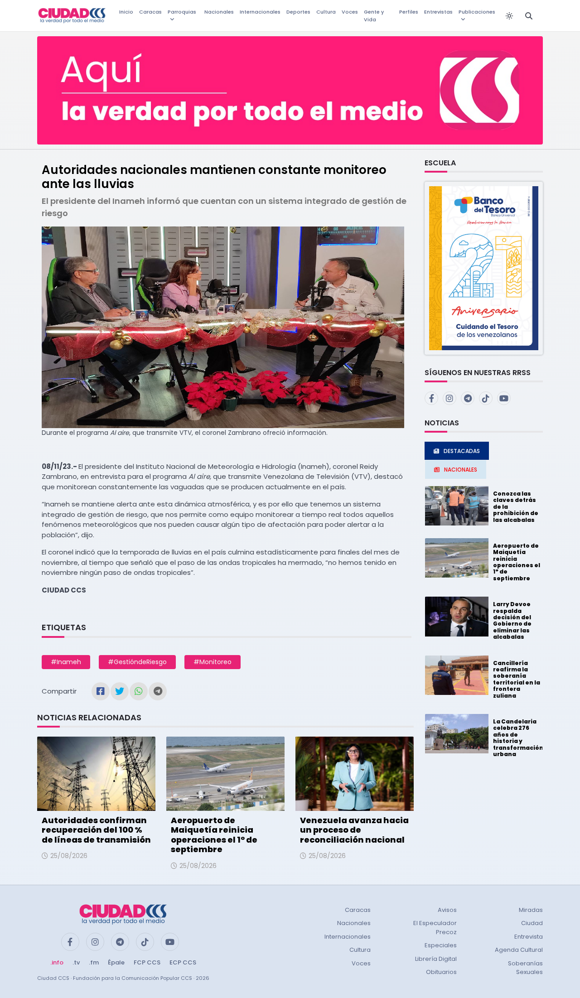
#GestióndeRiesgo (137, 661)
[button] (484, 267)
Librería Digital (436, 959)
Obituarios (441, 972)
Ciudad (532, 923)
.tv (76, 962)
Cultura (326, 11)
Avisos (447, 910)
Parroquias (182, 11)
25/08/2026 (68, 855)
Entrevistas (438, 11)
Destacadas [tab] (462, 451)
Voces (350, 11)
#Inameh (66, 661)
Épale (116, 962)
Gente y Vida (374, 15)
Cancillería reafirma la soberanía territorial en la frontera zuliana (516, 679)
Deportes (298, 11)
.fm (94, 962)
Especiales (441, 945)
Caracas (150, 11)
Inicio (126, 11)
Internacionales (260, 11)
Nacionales (219, 11)
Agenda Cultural (519, 949)
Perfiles (408, 11)
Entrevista (528, 936)
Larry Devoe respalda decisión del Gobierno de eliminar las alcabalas (512, 620)
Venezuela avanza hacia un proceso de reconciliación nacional (354, 830)
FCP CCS (147, 962)
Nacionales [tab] (460, 469)
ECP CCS (182, 962)
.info (56, 962)
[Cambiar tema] (509, 15)
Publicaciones (477, 11)
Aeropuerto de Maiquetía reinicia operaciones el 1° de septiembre (214, 835)
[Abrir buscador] (528, 15)
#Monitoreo (212, 661)
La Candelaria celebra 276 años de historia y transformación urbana (518, 738)
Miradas (531, 910)
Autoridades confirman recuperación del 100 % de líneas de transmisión (96, 830)
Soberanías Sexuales (525, 968)
